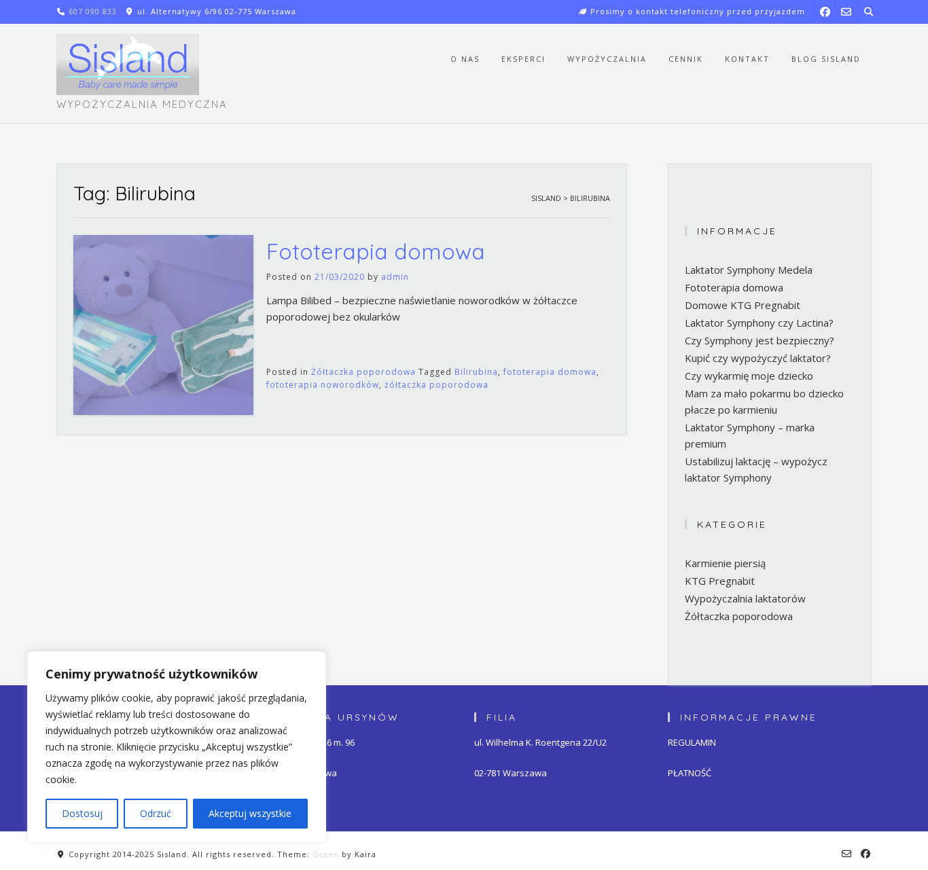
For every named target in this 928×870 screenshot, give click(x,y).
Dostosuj (82, 813)
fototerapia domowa (549, 372)
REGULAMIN (692, 742)
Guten (326, 854)
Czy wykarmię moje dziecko (749, 375)
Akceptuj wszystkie (250, 813)
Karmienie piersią (725, 563)
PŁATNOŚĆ (689, 773)
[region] (176, 747)
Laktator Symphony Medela (749, 269)
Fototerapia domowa (375, 251)
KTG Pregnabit (720, 580)
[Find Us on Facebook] (825, 11)
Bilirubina (476, 372)
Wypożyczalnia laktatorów (745, 598)
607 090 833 (93, 11)
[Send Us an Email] (846, 11)
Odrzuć (155, 813)
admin (395, 277)
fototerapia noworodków (322, 385)
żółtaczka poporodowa (436, 385)
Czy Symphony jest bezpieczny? (759, 340)
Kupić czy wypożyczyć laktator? (758, 358)
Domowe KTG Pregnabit (742, 305)
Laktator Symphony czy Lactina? (759, 322)
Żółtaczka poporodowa (363, 372)
